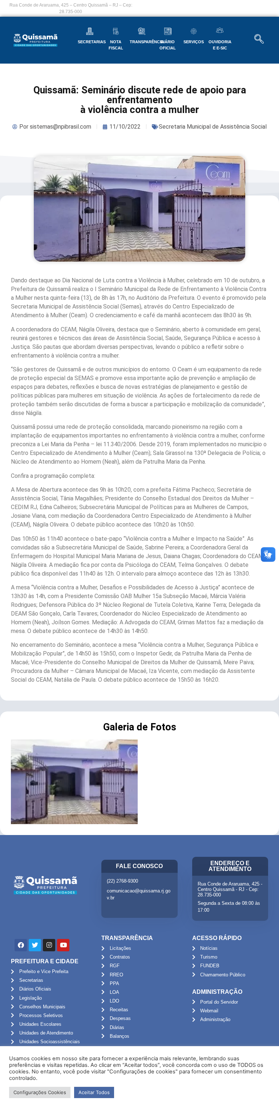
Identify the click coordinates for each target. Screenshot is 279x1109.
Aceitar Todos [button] (94, 1092)
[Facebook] (21, 945)
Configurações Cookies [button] (39, 1092)
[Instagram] (49, 945)
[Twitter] (35, 945)
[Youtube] (63, 945)
